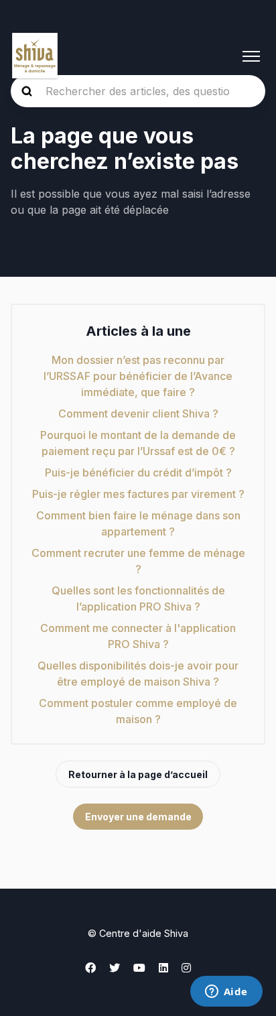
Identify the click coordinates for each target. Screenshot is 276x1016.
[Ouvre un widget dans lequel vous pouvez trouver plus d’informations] (226, 992)
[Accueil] (35, 56)
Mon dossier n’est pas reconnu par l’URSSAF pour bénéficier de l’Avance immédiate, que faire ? (138, 376)
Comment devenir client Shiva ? (138, 413)
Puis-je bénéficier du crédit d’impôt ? (138, 472)
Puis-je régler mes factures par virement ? (138, 494)
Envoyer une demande (138, 816)
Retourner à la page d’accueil (138, 774)
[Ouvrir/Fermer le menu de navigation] (251, 56)
